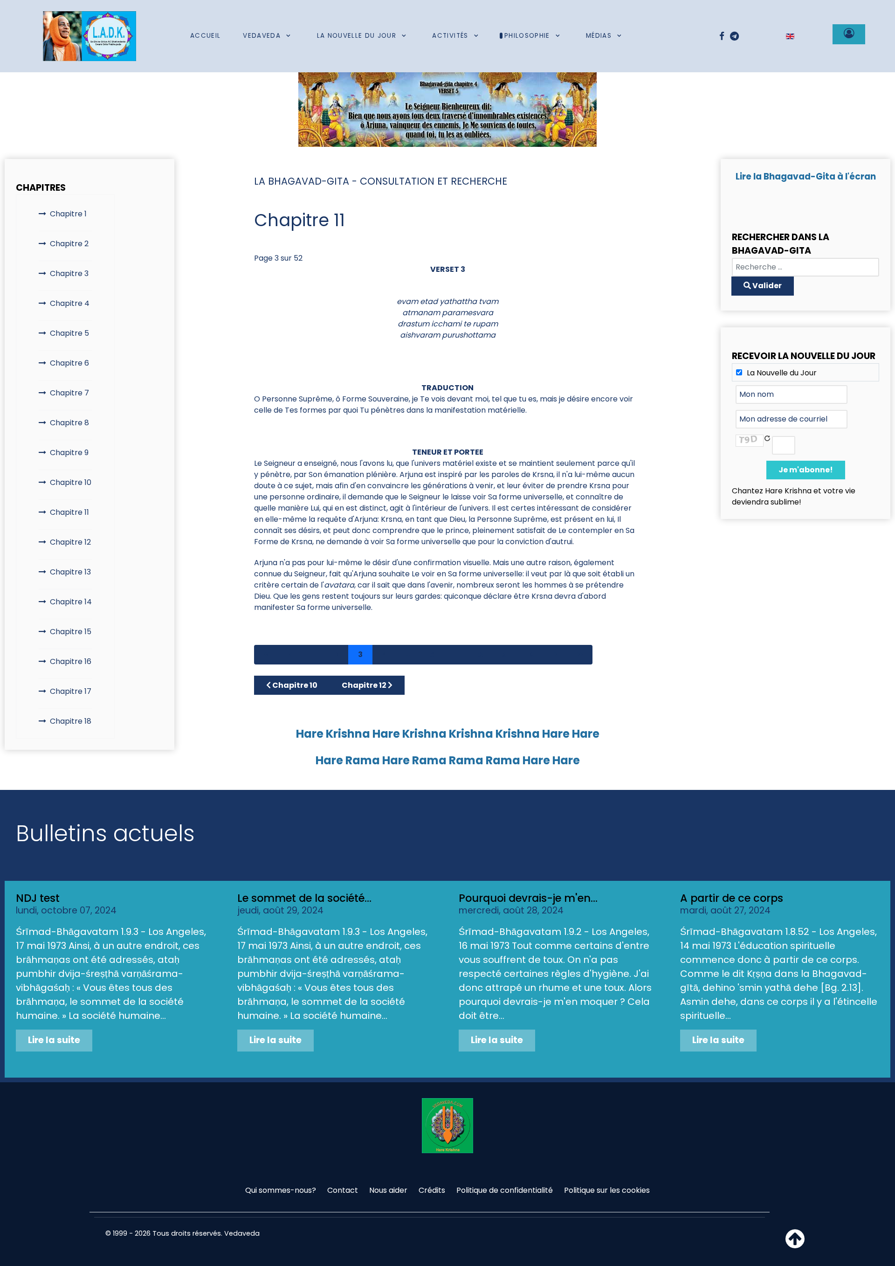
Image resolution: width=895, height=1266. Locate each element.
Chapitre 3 (69, 273)
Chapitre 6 (69, 363)
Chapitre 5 (69, 333)
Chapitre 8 (69, 422)
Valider (766, 285)
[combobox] (805, 267)
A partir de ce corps (731, 898)
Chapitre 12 (70, 542)
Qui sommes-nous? (280, 1190)
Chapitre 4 (70, 303)
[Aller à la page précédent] (291, 654)
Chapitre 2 (69, 243)
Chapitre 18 (70, 721)
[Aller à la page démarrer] (267, 654)
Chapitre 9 (69, 452)
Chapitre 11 (69, 512)
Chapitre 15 (70, 631)
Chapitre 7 (69, 392)
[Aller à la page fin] (579, 654)
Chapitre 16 (70, 661)
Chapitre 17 (70, 691)
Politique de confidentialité (504, 1190)
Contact (342, 1190)
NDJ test (38, 898)
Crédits (432, 1190)
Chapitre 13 (70, 572)
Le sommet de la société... (304, 898)
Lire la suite (54, 1040)
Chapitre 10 (70, 482)
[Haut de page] (795, 1244)
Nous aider (388, 1190)
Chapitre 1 (68, 213)
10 (530, 654)
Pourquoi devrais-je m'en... (528, 898)
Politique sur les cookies (607, 1190)
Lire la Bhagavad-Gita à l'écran (806, 176)
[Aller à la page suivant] (555, 654)
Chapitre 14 (71, 601)
